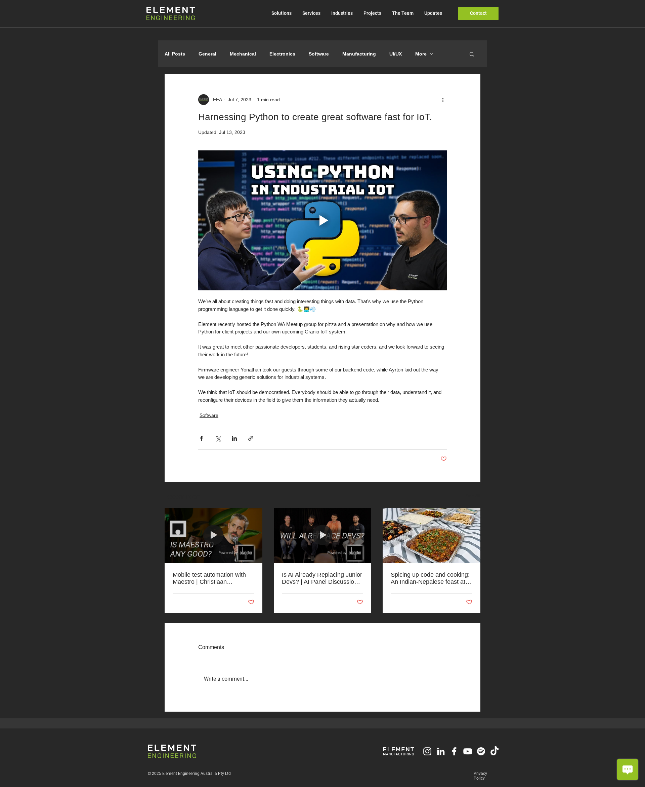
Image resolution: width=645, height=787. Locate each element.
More (421, 54)
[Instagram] (427, 751)
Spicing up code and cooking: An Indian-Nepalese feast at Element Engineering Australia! (430, 578)
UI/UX (395, 54)
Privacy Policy (480, 776)
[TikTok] (494, 751)
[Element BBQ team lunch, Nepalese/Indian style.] (431, 535)
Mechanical (243, 54)
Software (319, 54)
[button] (472, 54)
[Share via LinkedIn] (234, 438)
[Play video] (322, 220)
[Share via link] (251, 438)
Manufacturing (359, 54)
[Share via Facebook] (201, 438)
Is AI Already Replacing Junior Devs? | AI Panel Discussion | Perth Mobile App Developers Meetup (322, 578)
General (207, 54)
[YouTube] (467, 751)
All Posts (175, 54)
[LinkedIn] (440, 751)
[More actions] (443, 100)
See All (473, 495)
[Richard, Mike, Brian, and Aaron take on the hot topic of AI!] (323, 535)
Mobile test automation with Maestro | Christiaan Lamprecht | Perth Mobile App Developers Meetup (212, 578)
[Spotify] (481, 751)
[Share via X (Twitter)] (218, 438)
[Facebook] (454, 751)
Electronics (282, 54)
